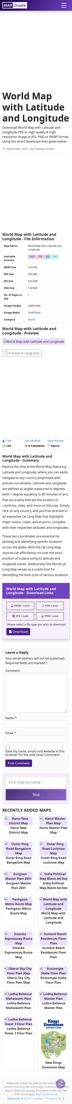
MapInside (13, 1098)
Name (9, 718)
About (27, 1098)
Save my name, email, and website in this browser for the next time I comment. (35, 753)
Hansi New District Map (18, 830)
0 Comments (36, 446)
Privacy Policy (54, 1098)
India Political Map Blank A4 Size (53, 885)
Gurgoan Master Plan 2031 (18, 885)
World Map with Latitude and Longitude (53, 918)
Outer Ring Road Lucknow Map (53, 860)
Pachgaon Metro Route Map (18, 910)
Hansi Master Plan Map (54, 830)
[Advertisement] (36, 50)
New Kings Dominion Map (53, 1065)
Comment (12, 671)
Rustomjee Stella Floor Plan (53, 980)
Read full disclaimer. (47, 1094)
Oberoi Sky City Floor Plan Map (18, 980)
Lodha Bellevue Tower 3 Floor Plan (18, 1030)
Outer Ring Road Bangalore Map (18, 860)
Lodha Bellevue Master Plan (53, 1005)
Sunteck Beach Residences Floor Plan (53, 952)
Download (20, 632)
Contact (38, 1098)
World (31, 319)
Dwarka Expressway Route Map (18, 952)
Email (9, 733)
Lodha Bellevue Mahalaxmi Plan (18, 1005)
